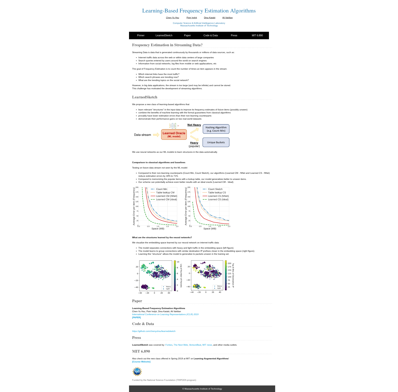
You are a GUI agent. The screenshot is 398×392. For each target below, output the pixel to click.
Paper (187, 35)
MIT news (207, 345)
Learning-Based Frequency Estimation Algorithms (199, 10)
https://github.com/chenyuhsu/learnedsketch (154, 331)
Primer (140, 35)
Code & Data (211, 35)
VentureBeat (195, 345)
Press (234, 35)
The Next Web (181, 345)
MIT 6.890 (257, 35)
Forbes (168, 345)
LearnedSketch (164, 35)
